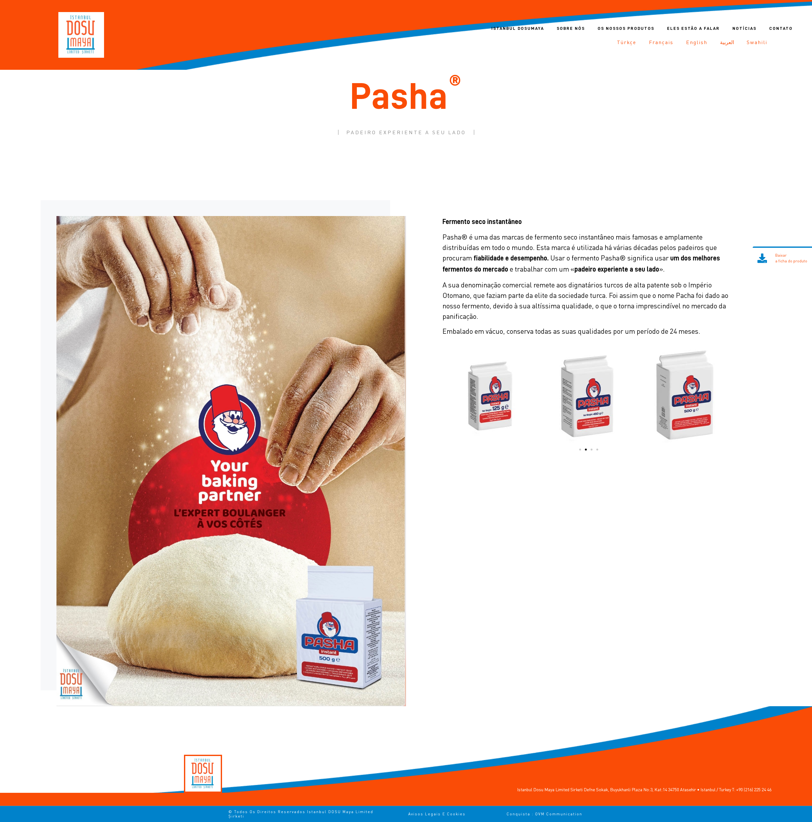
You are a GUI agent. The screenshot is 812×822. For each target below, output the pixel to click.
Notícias (744, 28)
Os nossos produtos (626, 28)
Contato (781, 28)
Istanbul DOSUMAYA (517, 28)
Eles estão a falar (693, 28)
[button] (580, 449)
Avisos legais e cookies (437, 814)
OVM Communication (558, 814)
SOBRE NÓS (571, 28)
